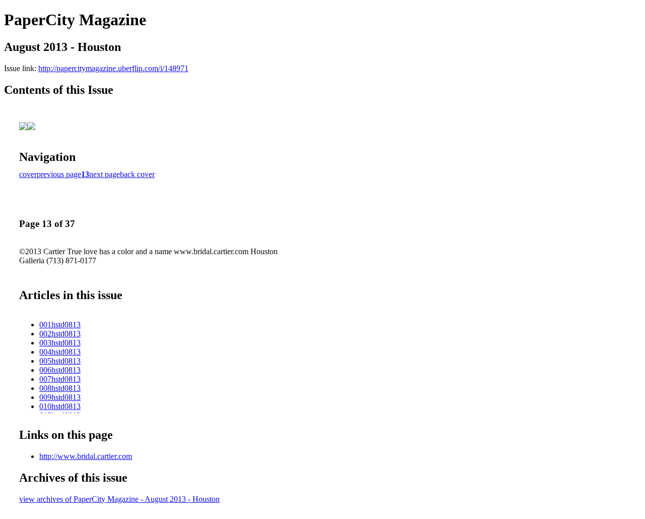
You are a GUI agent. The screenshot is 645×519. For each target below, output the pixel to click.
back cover (137, 174)
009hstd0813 (60, 397)
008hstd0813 (60, 388)
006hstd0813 (60, 370)
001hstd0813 (60, 324)
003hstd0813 (60, 342)
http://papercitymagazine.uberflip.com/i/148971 (113, 68)
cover (28, 174)
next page (104, 174)
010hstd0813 (60, 406)
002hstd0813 (60, 333)
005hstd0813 (60, 361)
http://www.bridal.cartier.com (85, 456)
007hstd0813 (60, 379)
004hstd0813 (60, 352)
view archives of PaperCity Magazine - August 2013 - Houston (119, 499)
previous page (59, 174)
